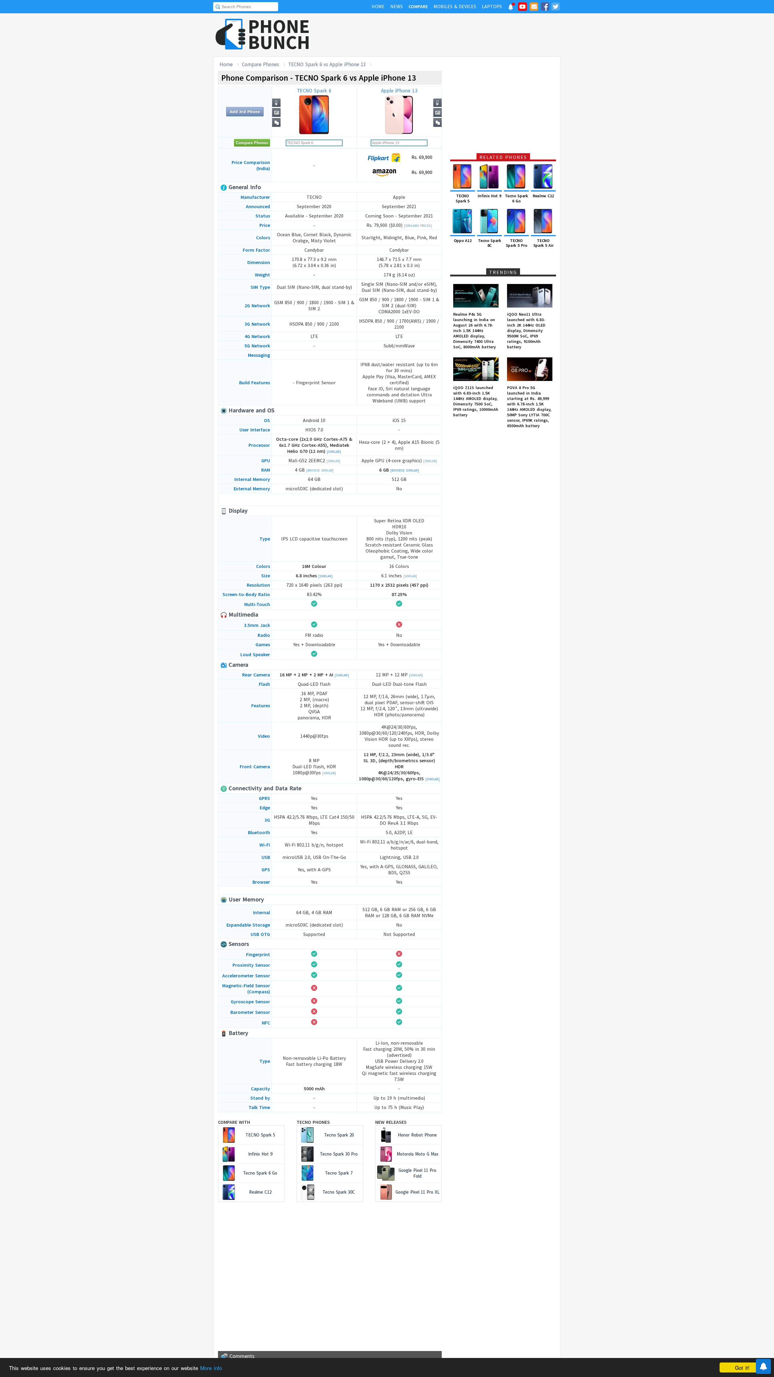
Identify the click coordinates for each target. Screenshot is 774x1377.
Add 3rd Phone (245, 111)
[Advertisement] (451, 34)
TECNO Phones (313, 1122)
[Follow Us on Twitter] (555, 8)
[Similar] (334, 452)
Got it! (742, 1367)
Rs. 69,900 (421, 157)
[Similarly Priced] (418, 226)
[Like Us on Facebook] (545, 8)
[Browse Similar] (319, 470)
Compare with (234, 1122)
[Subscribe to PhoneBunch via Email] (533, 8)
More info (211, 1368)
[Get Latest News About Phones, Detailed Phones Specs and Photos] (230, 35)
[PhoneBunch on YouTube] (522, 8)
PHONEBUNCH (279, 34)
